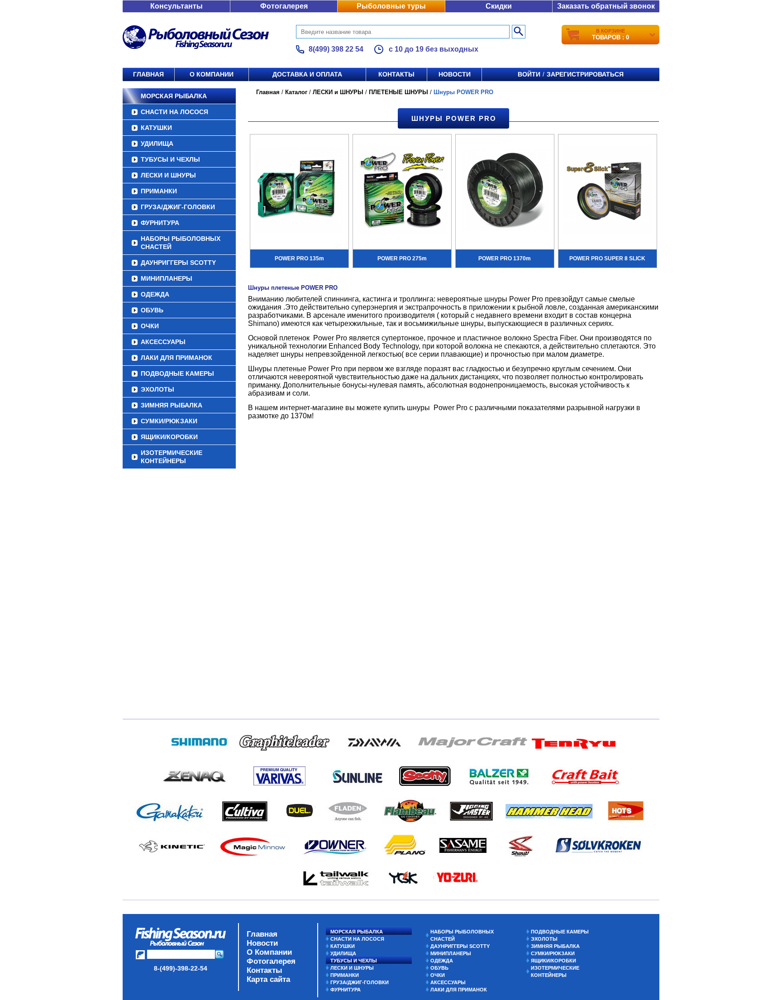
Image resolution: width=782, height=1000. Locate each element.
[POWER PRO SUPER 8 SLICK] (607, 191)
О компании (212, 74)
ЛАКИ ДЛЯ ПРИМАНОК (176, 357)
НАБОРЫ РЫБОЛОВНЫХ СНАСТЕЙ (180, 242)
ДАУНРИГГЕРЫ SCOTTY (178, 262)
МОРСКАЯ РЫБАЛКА (174, 96)
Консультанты (176, 6)
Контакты (396, 74)
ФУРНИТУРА (160, 222)
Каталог (296, 92)
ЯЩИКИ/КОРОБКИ (169, 436)
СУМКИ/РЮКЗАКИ (169, 421)
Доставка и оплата (307, 74)
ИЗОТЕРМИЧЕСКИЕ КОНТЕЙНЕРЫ (171, 456)
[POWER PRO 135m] (299, 191)
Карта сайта (268, 979)
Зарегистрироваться (585, 74)
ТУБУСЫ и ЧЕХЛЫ (170, 159)
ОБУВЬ (152, 310)
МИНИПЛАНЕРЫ (166, 278)
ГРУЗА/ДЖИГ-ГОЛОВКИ (178, 207)
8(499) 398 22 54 (336, 49)
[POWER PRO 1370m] (505, 191)
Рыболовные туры (391, 6)
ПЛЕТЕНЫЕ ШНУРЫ (398, 92)
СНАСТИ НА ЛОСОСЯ (174, 111)
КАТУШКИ (156, 127)
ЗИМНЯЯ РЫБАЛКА (171, 405)
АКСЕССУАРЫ (163, 341)
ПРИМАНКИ (159, 191)
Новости (455, 74)
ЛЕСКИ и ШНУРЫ (168, 175)
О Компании (269, 952)
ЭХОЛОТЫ (157, 389)
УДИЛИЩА (157, 143)
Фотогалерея (284, 6)
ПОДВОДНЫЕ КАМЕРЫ (177, 373)
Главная (148, 74)
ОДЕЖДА (155, 294)
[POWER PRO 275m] (402, 191)
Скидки (499, 6)
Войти (529, 74)
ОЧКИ (150, 326)
